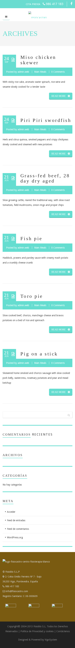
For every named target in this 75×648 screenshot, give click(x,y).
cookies (50, 631)
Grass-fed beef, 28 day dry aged (45, 178)
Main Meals (40, 71)
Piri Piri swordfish (45, 120)
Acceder (11, 511)
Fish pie (31, 238)
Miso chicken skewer (38, 60)
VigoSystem (51, 639)
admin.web (23, 71)
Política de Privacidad (31, 631)
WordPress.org (15, 537)
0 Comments (58, 71)
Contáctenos (63, 631)
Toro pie (31, 296)
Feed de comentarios (18, 528)
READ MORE (58, 96)
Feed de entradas (16, 520)
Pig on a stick (39, 353)
